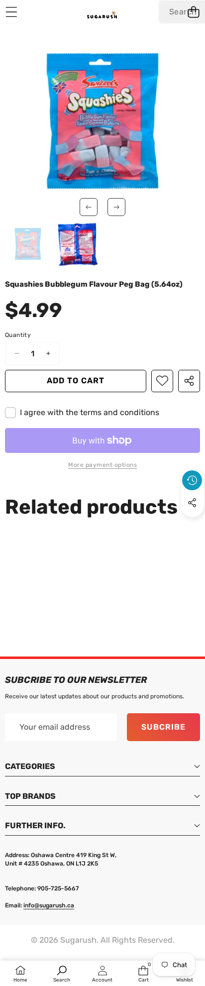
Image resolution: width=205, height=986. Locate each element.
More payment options (102, 464)
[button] (193, 11)
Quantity (18, 334)
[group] (28, 244)
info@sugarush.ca (48, 905)
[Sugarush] (102, 16)
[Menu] (11, 11)
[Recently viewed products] (192, 480)
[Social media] (192, 503)
